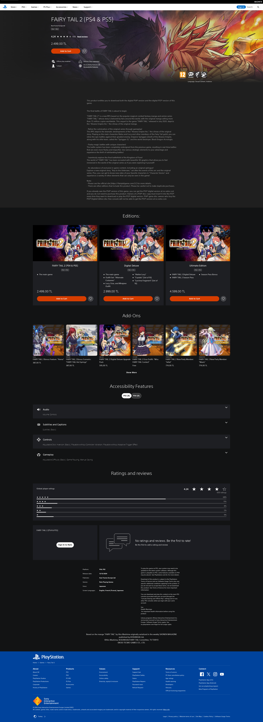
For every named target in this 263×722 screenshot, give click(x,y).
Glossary (168, 687)
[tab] (126, 395)
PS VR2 (68, 678)
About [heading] (35, 669)
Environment (103, 672)
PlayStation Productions (41, 681)
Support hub (136, 672)
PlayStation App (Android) (207, 683)
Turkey (40, 716)
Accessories (61, 7)
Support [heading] (136, 669)
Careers (35, 675)
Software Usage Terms (222, 716)
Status (134, 678)
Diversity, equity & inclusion (108, 681)
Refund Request (137, 687)
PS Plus (46, 7)
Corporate (36, 684)
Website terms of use (187, 716)
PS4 (67, 675)
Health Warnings (146, 609)
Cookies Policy (208, 716)
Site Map (199, 716)
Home (35, 663)
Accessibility (103, 675)
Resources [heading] (170, 669)
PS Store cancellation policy (175, 675)
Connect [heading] (202, 669)
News (75, 7)
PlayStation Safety (138, 675)
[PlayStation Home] (4, 7)
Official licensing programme (175, 691)
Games (34, 7)
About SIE (36, 672)
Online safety (103, 678)
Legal (165, 716)
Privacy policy (173, 716)
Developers (169, 684)
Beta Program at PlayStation (208, 689)
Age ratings (169, 678)
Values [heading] (102, 669)
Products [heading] (70, 669)
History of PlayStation (40, 687)
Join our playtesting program (208, 686)
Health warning (171, 681)
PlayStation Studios (39, 678)
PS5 (23, 7)
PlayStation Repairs (138, 681)
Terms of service (171, 672)
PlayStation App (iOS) (206, 680)
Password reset (137, 684)
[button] (91, 67)
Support (87, 7)
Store (13, 7)
